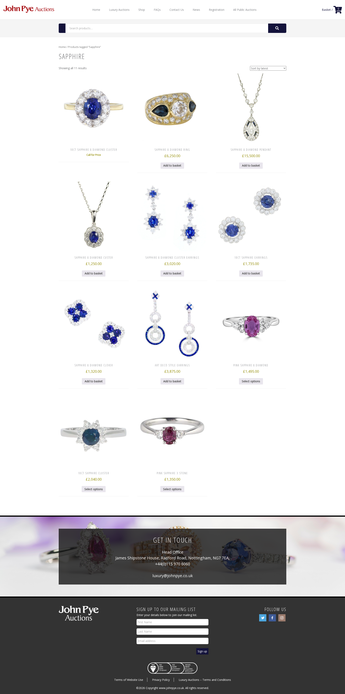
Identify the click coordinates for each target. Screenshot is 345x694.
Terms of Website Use (128, 680)
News (196, 10)
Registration (216, 10)
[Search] (277, 28)
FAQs (157, 10)
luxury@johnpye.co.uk (172, 575)
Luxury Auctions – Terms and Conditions (205, 680)
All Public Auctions (245, 10)
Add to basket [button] (172, 165)
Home (96, 10)
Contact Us (177, 10)
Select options (251, 381)
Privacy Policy (161, 680)
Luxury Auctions (119, 10)
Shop (141, 10)
